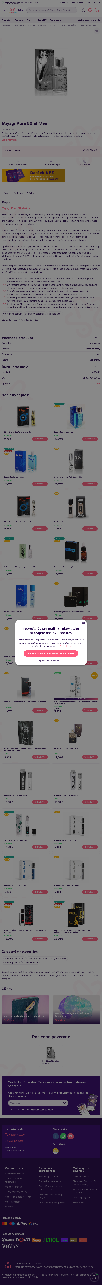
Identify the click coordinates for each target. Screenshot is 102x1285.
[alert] (51, 642)
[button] (51, 660)
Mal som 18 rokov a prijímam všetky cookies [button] (51, 653)
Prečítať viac (65, 646)
